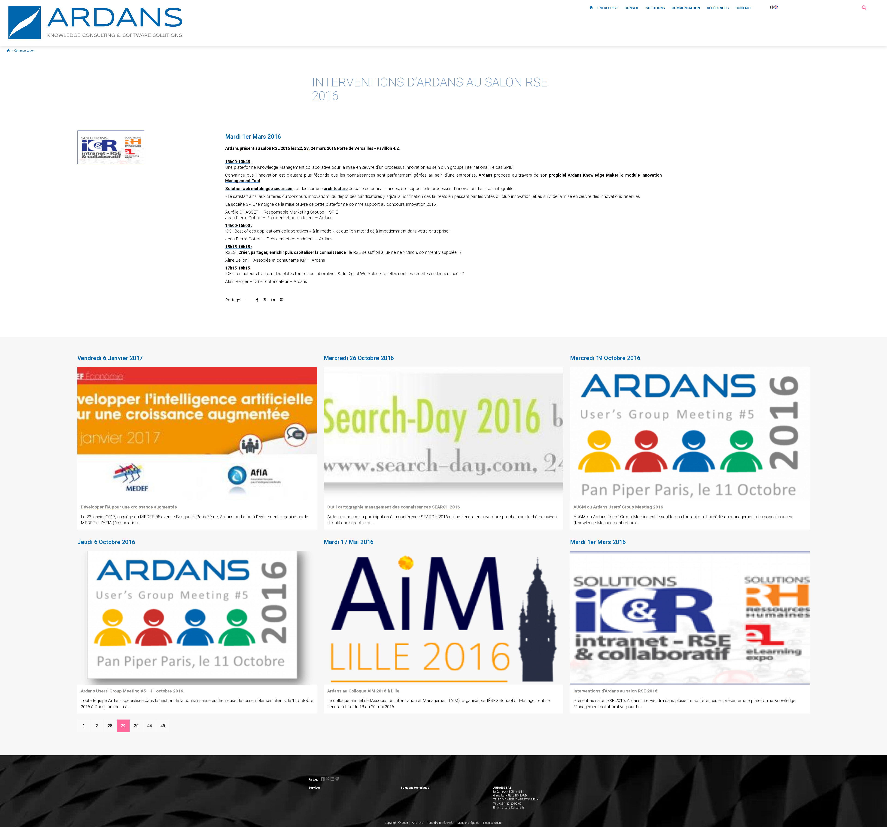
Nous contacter (493, 822)
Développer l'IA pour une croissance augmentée (129, 507)
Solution (234, 188)
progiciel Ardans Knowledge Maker (583, 175)
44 (149, 725)
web (246, 188)
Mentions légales (468, 822)
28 (110, 725)
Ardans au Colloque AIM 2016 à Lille (363, 691)
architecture (336, 188)
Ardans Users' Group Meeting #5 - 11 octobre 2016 (132, 691)
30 (136, 725)
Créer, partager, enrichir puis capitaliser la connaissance (292, 252)
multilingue (262, 188)
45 (162, 725)
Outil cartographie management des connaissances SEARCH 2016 (393, 507)
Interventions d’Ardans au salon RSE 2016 (615, 691)
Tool (256, 180)
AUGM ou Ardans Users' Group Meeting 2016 (618, 507)
